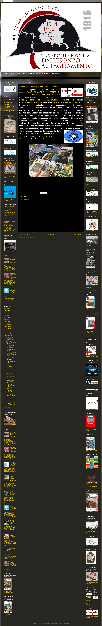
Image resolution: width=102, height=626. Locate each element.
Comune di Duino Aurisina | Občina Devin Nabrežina (10, 210)
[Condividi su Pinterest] (46, 193)
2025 (6, 310)
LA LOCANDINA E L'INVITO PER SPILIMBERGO (10, 346)
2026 (6, 308)
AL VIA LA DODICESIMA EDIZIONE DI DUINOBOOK (13, 464)
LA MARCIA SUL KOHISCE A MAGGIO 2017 (10, 338)
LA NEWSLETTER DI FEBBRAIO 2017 (10, 350)
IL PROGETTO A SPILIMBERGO (10, 375)
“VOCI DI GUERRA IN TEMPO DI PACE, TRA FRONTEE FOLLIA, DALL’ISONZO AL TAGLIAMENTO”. (39, 94)
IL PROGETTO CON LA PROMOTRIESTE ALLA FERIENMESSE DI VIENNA (10, 478)
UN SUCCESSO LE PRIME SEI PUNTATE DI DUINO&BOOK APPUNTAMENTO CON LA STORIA (10, 292)
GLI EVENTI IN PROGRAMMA (18, 78)
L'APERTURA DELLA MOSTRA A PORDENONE (10, 358)
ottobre (8, 324)
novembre (8, 322)
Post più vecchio (78, 234)
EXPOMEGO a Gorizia (32, 102)
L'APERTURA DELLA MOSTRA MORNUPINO (13, 563)
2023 (6, 313)
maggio (8, 328)
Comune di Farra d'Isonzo (9, 212)
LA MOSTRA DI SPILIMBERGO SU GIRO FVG (10, 372)
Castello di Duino (7, 208)
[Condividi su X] (43, 193)
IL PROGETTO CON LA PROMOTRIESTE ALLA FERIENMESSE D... (11, 402)
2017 (6, 321)
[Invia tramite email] (41, 193)
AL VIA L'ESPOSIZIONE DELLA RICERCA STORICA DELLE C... (10, 396)
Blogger (66, 623)
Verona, (32, 100)
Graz (38, 100)
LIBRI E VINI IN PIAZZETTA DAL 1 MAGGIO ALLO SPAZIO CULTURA (13, 276)
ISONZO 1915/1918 (8, 224)
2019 (6, 319)
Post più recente (24, 234)
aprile (7, 330)
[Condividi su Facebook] (45, 193)
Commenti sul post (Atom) (29, 237)
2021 (6, 317)
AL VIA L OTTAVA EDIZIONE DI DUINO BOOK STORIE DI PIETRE (13, 508)
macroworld (56, 623)
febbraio (8, 333)
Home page (6, 78)
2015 (6, 409)
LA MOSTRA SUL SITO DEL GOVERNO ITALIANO (9, 549)
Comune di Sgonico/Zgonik (10, 219)
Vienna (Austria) (51, 100)
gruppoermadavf (89, 597)
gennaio (8, 335)
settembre (8, 326)
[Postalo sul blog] (42, 193)
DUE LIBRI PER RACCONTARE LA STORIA (13, 493)
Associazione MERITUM (9, 206)
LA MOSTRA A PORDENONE (9, 391)
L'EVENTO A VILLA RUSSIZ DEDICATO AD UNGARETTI (13, 260)
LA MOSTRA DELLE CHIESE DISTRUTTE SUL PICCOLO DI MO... (11, 363)
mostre (45, 108)
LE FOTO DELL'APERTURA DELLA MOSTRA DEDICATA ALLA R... (10, 380)
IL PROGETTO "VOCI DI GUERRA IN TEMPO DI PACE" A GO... (11, 354)
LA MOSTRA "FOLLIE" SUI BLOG (9, 368)
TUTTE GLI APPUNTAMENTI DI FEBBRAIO (11, 342)
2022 (6, 315)
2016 (6, 407)
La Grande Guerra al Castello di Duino (8, 228)
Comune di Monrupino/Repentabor (9, 217)
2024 (6, 312)
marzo (8, 331)
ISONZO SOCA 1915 (8, 225)
